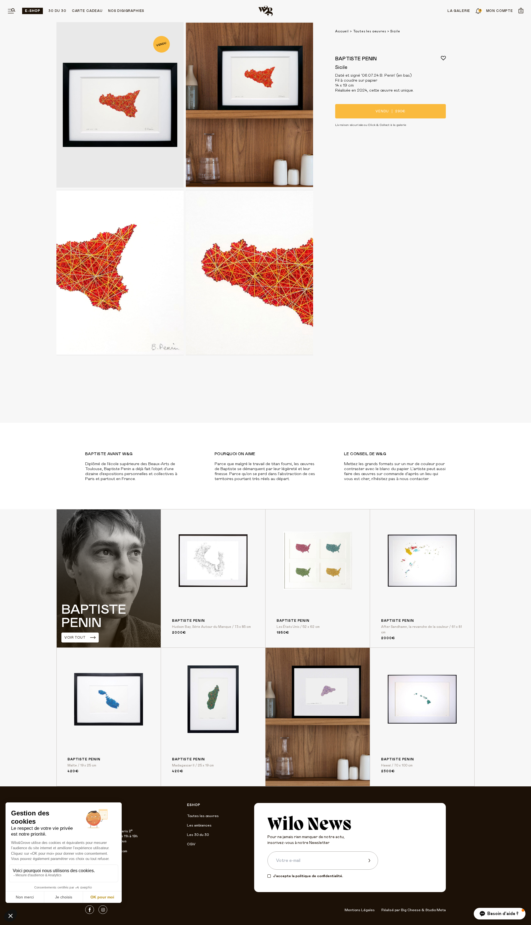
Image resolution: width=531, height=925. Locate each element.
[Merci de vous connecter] (443, 58)
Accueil (342, 31)
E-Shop (32, 10)
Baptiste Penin (356, 58)
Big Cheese (411, 910)
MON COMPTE (499, 10)
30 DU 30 (57, 10)
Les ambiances (199, 825)
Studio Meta (435, 910)
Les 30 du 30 (198, 835)
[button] (499, 913)
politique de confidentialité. (319, 876)
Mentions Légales (360, 910)
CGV (191, 844)
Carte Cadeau (87, 10)
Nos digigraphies (126, 10)
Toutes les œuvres (203, 816)
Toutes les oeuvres (369, 31)
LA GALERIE (458, 10)
